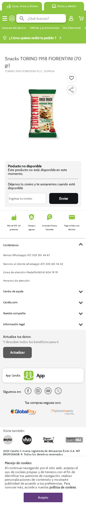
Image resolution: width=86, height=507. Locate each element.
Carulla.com (10, 302)
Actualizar (17, 352)
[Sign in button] (71, 18)
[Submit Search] (22, 18)
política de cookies (62, 487)
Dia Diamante (72, 28)
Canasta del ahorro (14, 28)
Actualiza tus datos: (17, 337)
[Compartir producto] (70, 90)
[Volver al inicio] (12, 18)
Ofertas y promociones (44, 28)
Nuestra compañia (14, 313)
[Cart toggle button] (81, 18)
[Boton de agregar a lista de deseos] (71, 78)
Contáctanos (11, 245)
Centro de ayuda (13, 291)
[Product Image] (42, 114)
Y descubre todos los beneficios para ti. (31, 342)
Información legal (14, 324)
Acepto (43, 497)
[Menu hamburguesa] (5, 18)
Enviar (63, 198)
